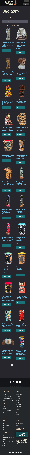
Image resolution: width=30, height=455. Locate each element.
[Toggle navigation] (2, 2)
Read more (6, 51)
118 (26, 365)
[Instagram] (9, 382)
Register (26, 4)
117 (23, 365)
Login (26, 1)
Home (3, 17)
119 (4, 367)
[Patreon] (20, 382)
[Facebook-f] (13, 382)
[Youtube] (17, 382)
